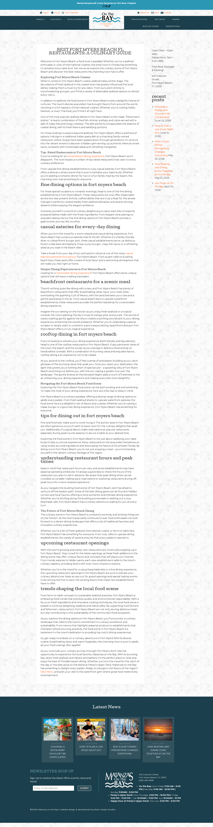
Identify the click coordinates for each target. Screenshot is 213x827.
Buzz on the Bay (151, 26)
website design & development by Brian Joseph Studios (87, 809)
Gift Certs (160, 19)
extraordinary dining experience (85, 156)
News (157, 13)
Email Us (167, 13)
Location (55, 19)
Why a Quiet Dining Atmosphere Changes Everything (162, 148)
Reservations (173, 26)
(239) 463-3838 (71, 13)
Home (45, 13)
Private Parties (139, 19)
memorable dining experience (73, 273)
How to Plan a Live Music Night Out (164, 129)
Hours (56, 13)
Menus (39, 19)
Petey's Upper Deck (77, 19)
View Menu (47, 671)
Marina (176, 19)
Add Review (144, 13)
